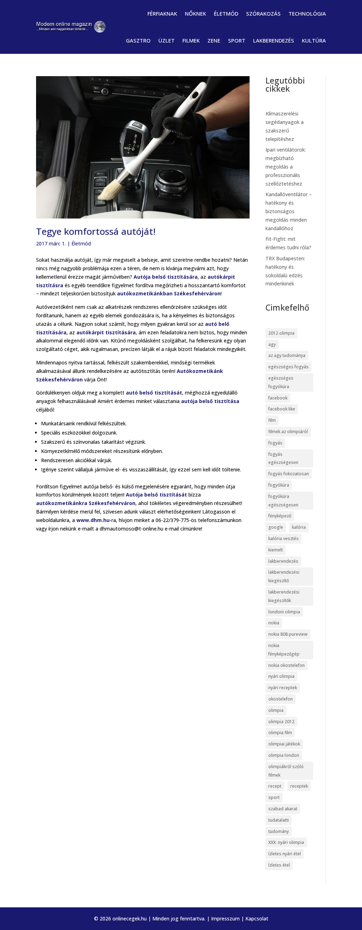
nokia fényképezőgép (283, 649)
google (275, 527)
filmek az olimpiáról (288, 432)
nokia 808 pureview (288, 634)
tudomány (278, 831)
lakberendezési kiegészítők (283, 596)
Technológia (307, 13)
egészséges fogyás (288, 367)
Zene (214, 40)
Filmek (191, 40)
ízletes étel (279, 865)
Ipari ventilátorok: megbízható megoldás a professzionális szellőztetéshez (285, 166)
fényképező (279, 516)
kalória (299, 527)
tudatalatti (278, 820)
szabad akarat (282, 809)
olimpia (276, 710)
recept (274, 786)
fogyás (275, 443)
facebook (277, 398)
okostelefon (280, 699)
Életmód (226, 13)
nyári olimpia (281, 676)
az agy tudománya (286, 355)
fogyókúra (278, 485)
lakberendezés (283, 561)
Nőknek (195, 13)
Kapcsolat (256, 918)
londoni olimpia (284, 612)
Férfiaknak (162, 13)
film (272, 420)
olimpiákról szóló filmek (286, 771)
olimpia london (283, 755)
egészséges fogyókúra (280, 382)
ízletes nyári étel (284, 854)
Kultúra (314, 40)
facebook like (281, 409)
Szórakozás (263, 13)
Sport (236, 40)
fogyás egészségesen (283, 458)
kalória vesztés (283, 538)
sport (274, 797)
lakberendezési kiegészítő (283, 576)
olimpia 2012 (281, 722)
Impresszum (225, 918)
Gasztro (138, 40)
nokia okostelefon (286, 665)
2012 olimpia (281, 333)
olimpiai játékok (284, 744)
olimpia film (280, 733)
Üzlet (166, 40)
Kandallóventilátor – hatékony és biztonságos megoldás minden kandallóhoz (288, 211)
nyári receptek (282, 688)
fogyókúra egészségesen (283, 500)
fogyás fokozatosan (288, 474)
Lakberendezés (273, 40)
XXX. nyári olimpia (286, 842)
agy (272, 344)
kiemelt (275, 550)
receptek (299, 786)
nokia (273, 623)
